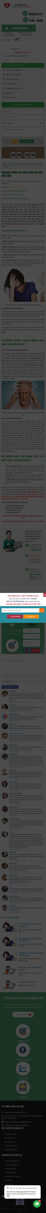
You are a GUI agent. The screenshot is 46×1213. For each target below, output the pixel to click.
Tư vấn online (15, 616)
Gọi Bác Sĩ (31, 616)
